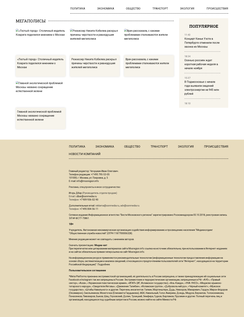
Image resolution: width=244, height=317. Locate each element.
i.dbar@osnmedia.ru (86, 196)
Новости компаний (84, 154)
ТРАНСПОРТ (159, 146)
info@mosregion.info (88, 181)
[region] (202, 69)
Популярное (203, 26)
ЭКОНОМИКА (104, 146)
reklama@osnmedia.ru (107, 205)
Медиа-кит (100, 245)
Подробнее (104, 264)
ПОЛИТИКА (77, 146)
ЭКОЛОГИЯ (186, 146)
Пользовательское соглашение (87, 270)
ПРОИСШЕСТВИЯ (216, 146)
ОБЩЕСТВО (132, 146)
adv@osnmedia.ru (129, 205)
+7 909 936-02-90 (89, 199)
